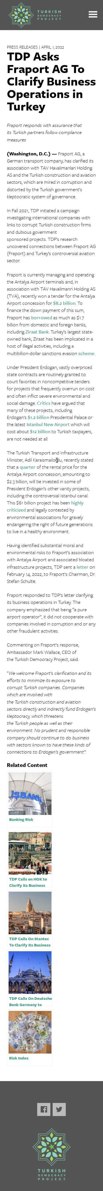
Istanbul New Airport (48, 424)
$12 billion (40, 431)
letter (82, 566)
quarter (27, 466)
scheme (86, 353)
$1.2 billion (38, 417)
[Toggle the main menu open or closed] (93, 15)
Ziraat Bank (37, 331)
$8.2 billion (64, 302)
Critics (43, 402)
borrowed (41, 317)
